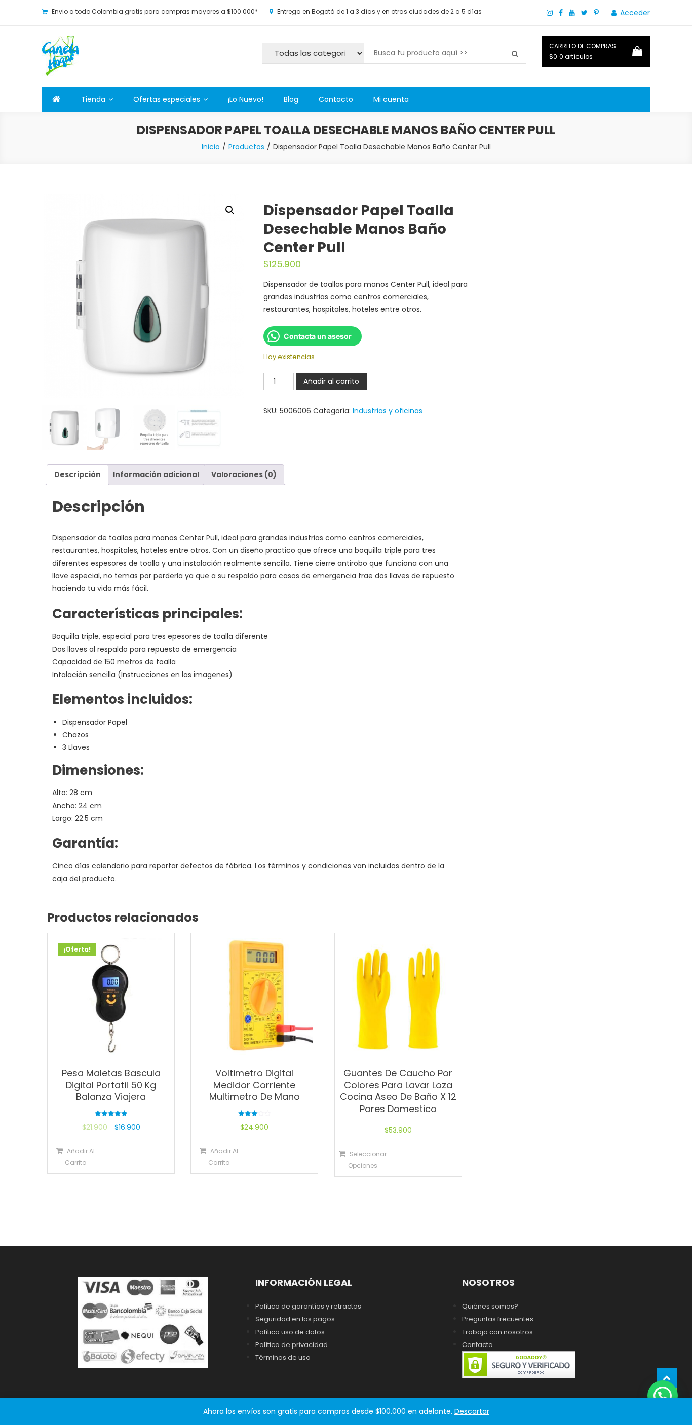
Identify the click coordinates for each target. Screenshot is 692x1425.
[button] (230, 210)
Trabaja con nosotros (497, 1332)
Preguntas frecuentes (497, 1319)
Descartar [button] (471, 1411)
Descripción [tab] (77, 474)
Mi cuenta (391, 99)
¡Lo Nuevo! (245, 99)
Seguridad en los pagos (295, 1319)
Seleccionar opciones (367, 1160)
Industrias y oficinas (387, 411)
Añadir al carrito (331, 381)
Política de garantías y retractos (308, 1306)
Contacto (336, 99)
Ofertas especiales (166, 99)
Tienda (93, 99)
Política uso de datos (290, 1332)
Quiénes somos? (490, 1306)
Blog (291, 99)
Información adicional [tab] (156, 474)
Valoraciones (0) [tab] (244, 474)
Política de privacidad (291, 1345)
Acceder (635, 12)
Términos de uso (283, 1357)
